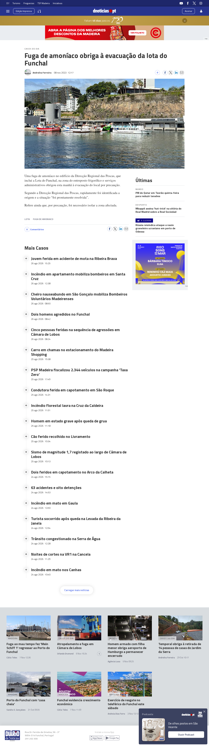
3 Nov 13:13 (133, 713)
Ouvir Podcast (186, 735)
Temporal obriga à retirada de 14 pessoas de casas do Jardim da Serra (179, 647)
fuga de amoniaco (43, 219)
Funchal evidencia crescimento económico (78, 702)
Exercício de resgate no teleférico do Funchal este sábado (126, 704)
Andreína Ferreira (166, 657)
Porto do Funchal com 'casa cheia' (26, 702)
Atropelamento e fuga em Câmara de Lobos (75, 645)
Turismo (16, 3)
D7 (8, 3)
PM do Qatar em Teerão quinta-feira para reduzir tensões (157, 194)
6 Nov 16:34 (81, 653)
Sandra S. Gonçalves (16, 709)
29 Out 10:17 (183, 657)
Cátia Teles (12, 657)
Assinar (188, 11)
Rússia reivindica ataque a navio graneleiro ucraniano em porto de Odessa (155, 228)
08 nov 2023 (63, 72)
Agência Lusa (114, 661)
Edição (24, 11)
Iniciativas (57, 3)
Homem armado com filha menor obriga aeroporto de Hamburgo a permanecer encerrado (127, 649)
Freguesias (29, 3)
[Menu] (8, 11)
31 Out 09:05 (34, 709)
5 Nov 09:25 (128, 661)
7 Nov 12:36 (25, 657)
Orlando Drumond (65, 653)
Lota (27, 219)
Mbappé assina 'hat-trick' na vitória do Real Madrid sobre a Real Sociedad (158, 210)
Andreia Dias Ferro (116, 713)
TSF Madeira (44, 3)
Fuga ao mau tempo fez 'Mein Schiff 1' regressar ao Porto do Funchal (28, 647)
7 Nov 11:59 (75, 709)
